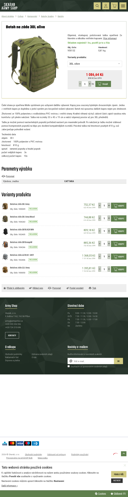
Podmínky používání (79, 454)
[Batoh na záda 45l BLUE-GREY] (5, 256)
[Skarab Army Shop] (10, 9)
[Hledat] (97, 5)
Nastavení (117, 480)
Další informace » (9, 485)
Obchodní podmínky (13, 354)
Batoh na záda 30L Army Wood (22, 217)
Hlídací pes (38, 288)
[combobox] (95, 64)
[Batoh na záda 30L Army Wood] (5, 218)
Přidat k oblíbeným (16, 288)
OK (118, 361)
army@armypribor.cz (14, 321)
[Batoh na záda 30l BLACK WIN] (5, 231)
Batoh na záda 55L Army (20, 268)
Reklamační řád (11, 357)
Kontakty (12, 335)
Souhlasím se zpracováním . (89, 366)
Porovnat (10, 176)
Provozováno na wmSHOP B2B (19, 458)
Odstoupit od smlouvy (56, 454)
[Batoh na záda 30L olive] (33, 64)
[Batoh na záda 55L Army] (5, 269)
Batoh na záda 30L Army (20, 204)
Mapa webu (43, 458)
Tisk (94, 288)
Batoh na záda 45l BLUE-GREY (22, 255)
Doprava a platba (12, 360)
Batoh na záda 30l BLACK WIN (22, 230)
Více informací (110, 38)
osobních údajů (100, 366)
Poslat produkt (77, 288)
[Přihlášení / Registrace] (105, 5)
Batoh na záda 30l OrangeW (21, 242)
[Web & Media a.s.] (115, 454)
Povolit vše (119, 474)
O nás (34, 357)
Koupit (105, 84)
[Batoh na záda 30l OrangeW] (5, 244)
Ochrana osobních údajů (42, 354)
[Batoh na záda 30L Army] (5, 206)
